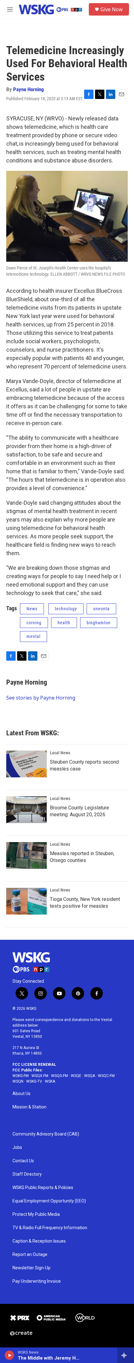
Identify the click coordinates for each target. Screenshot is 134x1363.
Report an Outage (29, 1254)
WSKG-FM (20, 1076)
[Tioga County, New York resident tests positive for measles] (26, 901)
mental (33, 636)
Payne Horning (28, 89)
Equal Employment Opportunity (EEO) (49, 1201)
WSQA (89, 1076)
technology (66, 608)
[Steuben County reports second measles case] (26, 764)
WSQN (17, 1081)
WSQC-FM (106, 1076)
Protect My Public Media (36, 1214)
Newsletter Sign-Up (31, 1268)
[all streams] (125, 1355)
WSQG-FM (59, 1076)
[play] (9, 1355)
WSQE (76, 1076)
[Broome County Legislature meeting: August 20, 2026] (26, 809)
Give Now (111, 9)
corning (33, 622)
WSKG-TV (34, 1081)
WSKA (50, 1081)
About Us (21, 1093)
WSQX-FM (39, 1076)
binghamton (99, 622)
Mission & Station (29, 1107)
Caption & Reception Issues (39, 1241)
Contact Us (23, 1161)
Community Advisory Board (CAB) (45, 1134)
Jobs (17, 1147)
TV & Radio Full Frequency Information (49, 1227)
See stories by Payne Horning (40, 697)
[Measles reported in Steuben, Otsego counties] (26, 855)
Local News (60, 752)
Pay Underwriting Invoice (36, 1281)
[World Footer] (85, 1318)
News (31, 608)
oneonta (101, 608)
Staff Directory (27, 1174)
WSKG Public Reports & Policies (42, 1187)
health (64, 622)
